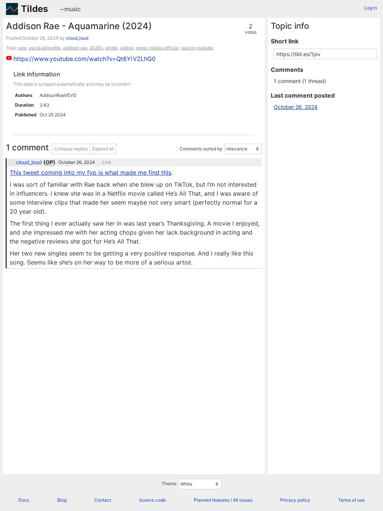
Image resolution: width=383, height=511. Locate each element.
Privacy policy (295, 500)
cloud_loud (77, 38)
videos (127, 48)
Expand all (103, 149)
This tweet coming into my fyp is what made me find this (90, 172)
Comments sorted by (201, 149)
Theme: (169, 483)
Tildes (34, 8)
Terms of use (351, 500)
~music (70, 9)
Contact (102, 500)
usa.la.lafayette (44, 48)
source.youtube (197, 48)
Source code (152, 500)
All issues (242, 500)
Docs (23, 500)
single (111, 48)
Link (106, 162)
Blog (62, 500)
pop (22, 48)
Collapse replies (71, 149)
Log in (370, 7)
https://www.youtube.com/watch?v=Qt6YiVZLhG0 (84, 58)
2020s (96, 48)
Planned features (211, 500)
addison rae (75, 48)
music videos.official (157, 48)
